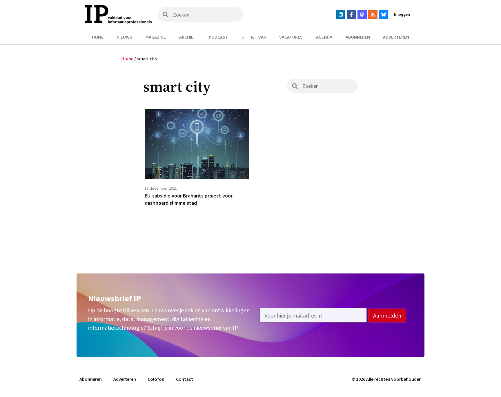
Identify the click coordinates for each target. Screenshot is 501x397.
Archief (187, 37)
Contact (184, 379)
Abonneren (358, 37)
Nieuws (124, 37)
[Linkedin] (340, 14)
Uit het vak (254, 37)
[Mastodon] (362, 14)
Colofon (156, 379)
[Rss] (372, 14)
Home (98, 37)
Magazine (156, 37)
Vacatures (291, 37)
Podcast (218, 37)
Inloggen (402, 14)
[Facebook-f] (351, 14)
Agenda (324, 37)
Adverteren (396, 37)
